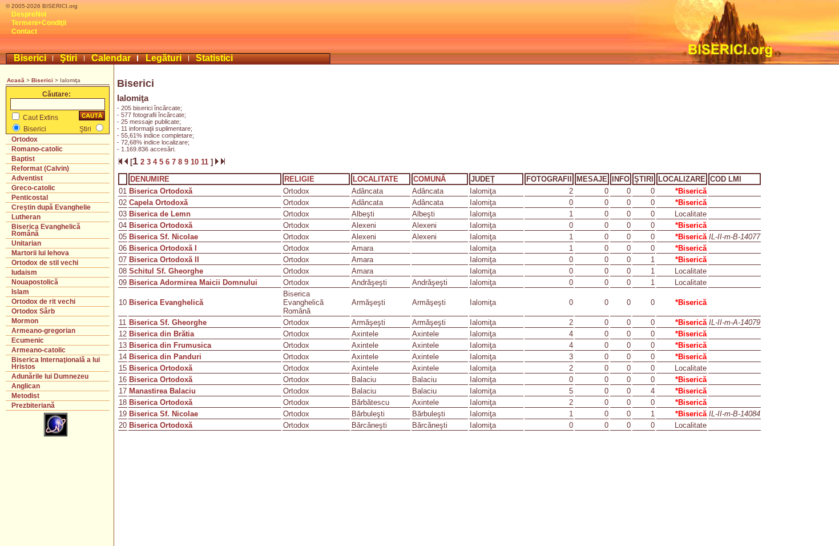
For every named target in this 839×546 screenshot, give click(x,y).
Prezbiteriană (33, 405)
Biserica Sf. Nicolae (163, 236)
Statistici (214, 58)
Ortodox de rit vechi (43, 301)
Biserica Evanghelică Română (45, 230)
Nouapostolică (34, 282)
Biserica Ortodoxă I (163, 248)
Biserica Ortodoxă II (164, 259)
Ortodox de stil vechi (44, 262)
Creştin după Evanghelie (51, 207)
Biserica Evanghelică (166, 302)
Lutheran (26, 217)
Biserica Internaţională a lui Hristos (55, 363)
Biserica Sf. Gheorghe (168, 322)
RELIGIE (299, 179)
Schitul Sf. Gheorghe (166, 271)
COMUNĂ (429, 179)
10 (196, 162)
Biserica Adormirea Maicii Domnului (193, 282)
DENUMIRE (150, 179)
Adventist (27, 178)
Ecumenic (27, 340)
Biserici (30, 58)
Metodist (25, 395)
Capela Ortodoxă (158, 202)
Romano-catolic (37, 149)
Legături (163, 58)
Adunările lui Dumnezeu (49, 376)
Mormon (24, 321)
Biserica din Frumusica (170, 345)
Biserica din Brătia (161, 334)
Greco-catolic (33, 187)
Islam (20, 291)
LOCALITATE (375, 179)
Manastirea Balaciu (162, 391)
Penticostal (29, 197)
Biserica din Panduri (165, 356)
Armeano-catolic (38, 350)
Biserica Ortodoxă (160, 191)
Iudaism (24, 272)
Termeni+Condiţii (38, 23)
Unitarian (26, 243)
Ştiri (68, 58)
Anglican (25, 386)
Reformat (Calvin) (40, 168)
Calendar (111, 58)
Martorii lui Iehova (40, 253)
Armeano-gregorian (43, 330)
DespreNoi (28, 14)
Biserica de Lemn (160, 214)
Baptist (23, 158)
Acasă (16, 80)
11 (206, 162)
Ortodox (24, 139)
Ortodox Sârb (33, 311)
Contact (24, 31)
